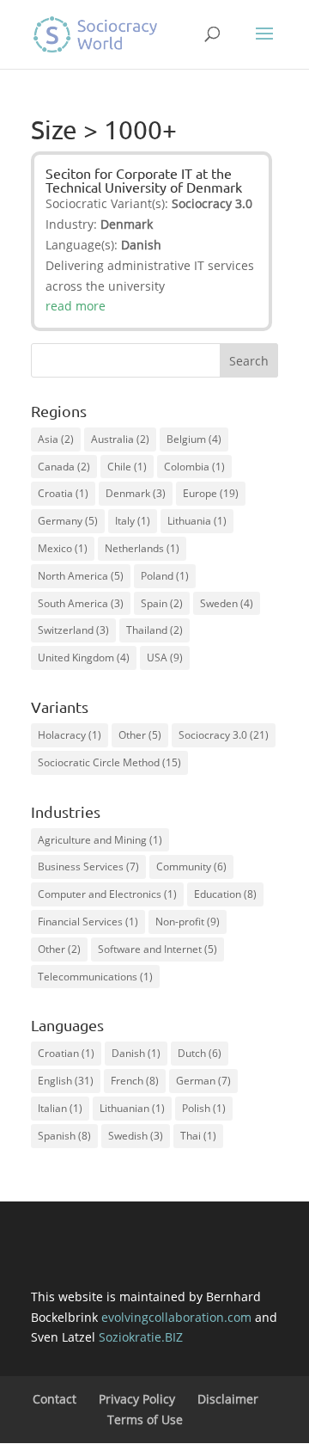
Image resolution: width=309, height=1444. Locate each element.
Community (191, 866)
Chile (127, 466)
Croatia (63, 493)
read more (75, 306)
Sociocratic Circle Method (109, 762)
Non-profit (187, 921)
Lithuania (197, 520)
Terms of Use (145, 1419)
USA (165, 657)
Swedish (135, 1135)
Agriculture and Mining (100, 840)
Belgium (194, 439)
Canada (64, 466)
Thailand (154, 630)
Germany (68, 520)
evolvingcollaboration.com (176, 1317)
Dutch (199, 1053)
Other (139, 735)
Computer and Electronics (107, 894)
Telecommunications (95, 976)
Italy (132, 520)
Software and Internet (157, 949)
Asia (56, 439)
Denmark (136, 493)
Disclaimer (227, 1399)
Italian (60, 1108)
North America (81, 575)
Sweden (226, 603)
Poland (165, 575)
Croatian (66, 1053)
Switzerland (73, 630)
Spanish (64, 1135)
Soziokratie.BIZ (141, 1337)
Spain (162, 603)
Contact (54, 1399)
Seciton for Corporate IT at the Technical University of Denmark (143, 179)
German (203, 1080)
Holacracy (69, 735)
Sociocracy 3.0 (224, 735)
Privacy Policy (137, 1399)
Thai (198, 1135)
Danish (136, 1053)
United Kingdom (84, 657)
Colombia (194, 466)
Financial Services (88, 921)
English (66, 1080)
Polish (204, 1108)
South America (81, 603)
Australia (120, 439)
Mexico (63, 548)
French (135, 1080)
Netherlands (142, 548)
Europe (211, 493)
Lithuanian (132, 1108)
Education (225, 894)
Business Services (88, 866)
